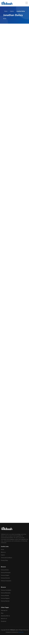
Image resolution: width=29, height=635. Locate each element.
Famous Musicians (5, 592)
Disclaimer (3, 621)
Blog (2, 613)
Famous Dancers (5, 601)
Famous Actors (5, 569)
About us (3, 552)
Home (6, 11)
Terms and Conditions (6, 557)
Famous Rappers (5, 598)
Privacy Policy (4, 560)
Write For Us (4, 618)
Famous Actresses (5, 572)
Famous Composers (6, 580)
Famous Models (5, 595)
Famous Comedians (6, 590)
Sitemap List (4, 610)
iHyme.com (20, 632)
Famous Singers (5, 575)
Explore (12, 11)
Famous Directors (5, 578)
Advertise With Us (5, 615)
